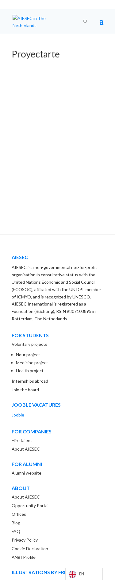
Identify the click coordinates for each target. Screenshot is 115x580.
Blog (16, 522)
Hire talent (22, 440)
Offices (19, 514)
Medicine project (32, 362)
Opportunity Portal (30, 505)
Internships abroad (30, 381)
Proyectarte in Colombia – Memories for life (57, 176)
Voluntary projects (29, 344)
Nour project (28, 354)
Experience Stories (36, 185)
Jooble (18, 414)
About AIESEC (26, 449)
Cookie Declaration (30, 548)
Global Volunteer (72, 185)
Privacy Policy (25, 540)
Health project (30, 370)
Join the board (25, 389)
